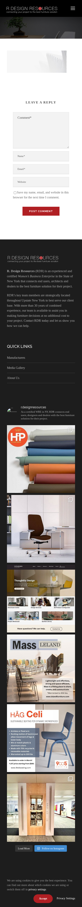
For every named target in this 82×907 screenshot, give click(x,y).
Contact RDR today (36, 320)
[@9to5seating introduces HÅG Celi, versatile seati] (41, 738)
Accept (43, 898)
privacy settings (37, 889)
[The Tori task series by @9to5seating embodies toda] (41, 529)
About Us (13, 378)
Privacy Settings (66, 898)
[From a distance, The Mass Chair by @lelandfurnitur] (41, 668)
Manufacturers (16, 357)
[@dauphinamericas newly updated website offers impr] (41, 598)
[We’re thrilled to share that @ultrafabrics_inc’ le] (41, 459)
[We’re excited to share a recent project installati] (41, 808)
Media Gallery (16, 367)
